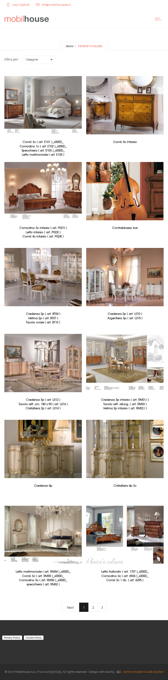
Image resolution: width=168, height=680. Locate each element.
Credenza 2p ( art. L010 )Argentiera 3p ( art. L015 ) (125, 316)
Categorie (32, 59)
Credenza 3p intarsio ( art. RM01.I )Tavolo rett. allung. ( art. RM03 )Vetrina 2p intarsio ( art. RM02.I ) (125, 403)
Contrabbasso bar (125, 228)
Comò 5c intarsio (125, 142)
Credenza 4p (43, 485)
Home (70, 46)
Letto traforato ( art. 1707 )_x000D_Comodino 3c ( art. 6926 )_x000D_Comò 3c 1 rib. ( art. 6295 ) (125, 575)
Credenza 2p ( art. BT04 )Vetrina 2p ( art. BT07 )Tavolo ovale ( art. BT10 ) (43, 318)
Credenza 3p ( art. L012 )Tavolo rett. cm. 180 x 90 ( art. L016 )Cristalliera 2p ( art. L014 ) (43, 403)
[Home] (26, 22)
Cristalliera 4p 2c (125, 485)
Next (70, 607)
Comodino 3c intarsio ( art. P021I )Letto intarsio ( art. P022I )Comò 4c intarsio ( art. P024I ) (43, 232)
